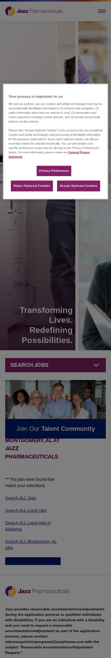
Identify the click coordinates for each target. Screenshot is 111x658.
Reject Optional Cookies (32, 185)
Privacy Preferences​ (54, 170)
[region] (55, 141)
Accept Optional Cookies (78, 185)
